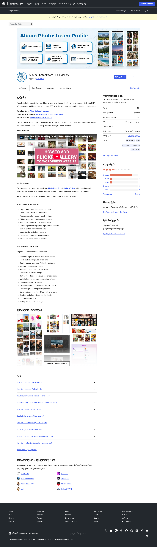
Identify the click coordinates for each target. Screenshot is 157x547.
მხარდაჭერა (135, 88)
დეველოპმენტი (65, 88)
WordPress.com (128, 511)
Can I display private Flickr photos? (30, 416)
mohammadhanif (27, 479)
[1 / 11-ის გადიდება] (39, 317)
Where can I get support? (27, 450)
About (11, 511)
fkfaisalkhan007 (27, 484)
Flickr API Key (69, 188)
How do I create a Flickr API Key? (30, 389)
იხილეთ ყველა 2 (134, 136)
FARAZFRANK (66, 489)
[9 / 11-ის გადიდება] (94, 331)
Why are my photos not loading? (29, 409)
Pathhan (64, 473)
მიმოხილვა (37, 88)
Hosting (11, 518)
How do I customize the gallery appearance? (34, 443)
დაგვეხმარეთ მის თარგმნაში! (97, 17)
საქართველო (33, 533)
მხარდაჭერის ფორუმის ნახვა (115, 212)
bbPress (126, 518)
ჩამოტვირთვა (120, 77)
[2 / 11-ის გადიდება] (39, 361)
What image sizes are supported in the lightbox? (35, 436)
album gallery (130, 140)
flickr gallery (126, 145)
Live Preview (134, 77)
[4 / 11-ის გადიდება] (67, 317)
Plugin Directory (14, 11)
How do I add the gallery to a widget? (32, 423)
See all (137, 194)
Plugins (39, 518)
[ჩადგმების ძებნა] (31, 24)
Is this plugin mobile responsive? (29, 430)
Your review (107, 194)
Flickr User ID (53, 188)
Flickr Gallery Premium (39, 111)
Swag (97, 521)
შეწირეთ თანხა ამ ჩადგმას (114, 233)
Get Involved (98, 511)
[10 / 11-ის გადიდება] (94, 347)
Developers (69, 518)
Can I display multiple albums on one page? (33, 396)
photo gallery (135, 149)
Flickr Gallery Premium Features (49, 114)
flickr (138, 140)
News (10, 515)
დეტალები (23, 88)
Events (96, 515)
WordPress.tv (71, 521)
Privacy (11, 521)
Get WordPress (147, 4)
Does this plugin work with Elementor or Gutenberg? (37, 403)
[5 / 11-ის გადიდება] (67, 338)
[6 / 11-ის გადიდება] (67, 358)
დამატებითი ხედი (110, 155)
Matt (124, 515)
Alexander (65, 479)
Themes (40, 515)
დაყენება (50, 88)
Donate (97, 518)
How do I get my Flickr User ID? (29, 382)
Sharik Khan (66, 484)
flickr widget (136, 145)
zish (22, 489)
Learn (67, 511)
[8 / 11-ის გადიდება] (94, 317)
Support (68, 515)
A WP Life (40, 79)
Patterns (40, 521)
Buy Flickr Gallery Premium (41, 117)
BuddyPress (127, 521)
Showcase (40, 511)
